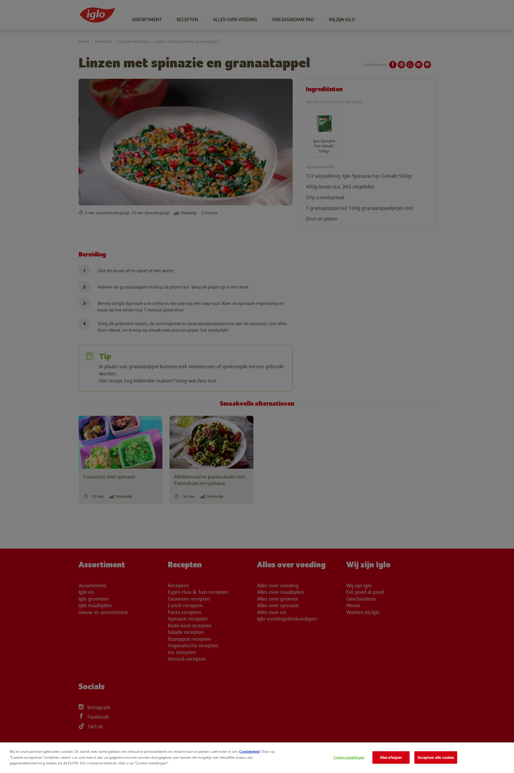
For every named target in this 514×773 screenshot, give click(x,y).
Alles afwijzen (391, 757)
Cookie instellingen (348, 757)
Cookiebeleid (249, 751)
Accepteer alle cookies (436, 757)
